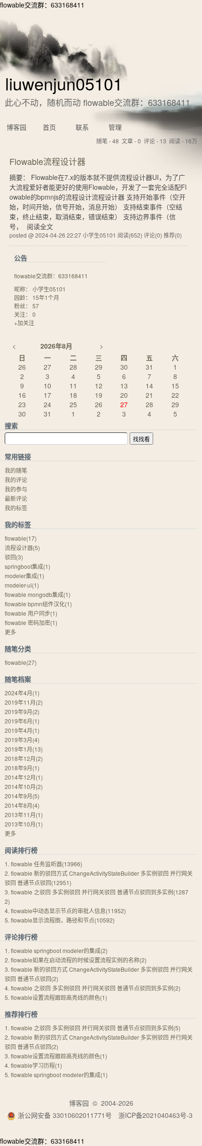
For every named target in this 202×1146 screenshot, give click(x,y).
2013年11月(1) (24, 815)
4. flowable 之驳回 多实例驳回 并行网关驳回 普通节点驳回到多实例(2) (92, 988)
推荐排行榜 (21, 1014)
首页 (49, 127)
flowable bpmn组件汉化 (38, 604)
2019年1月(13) (24, 749)
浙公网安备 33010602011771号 (65, 1115)
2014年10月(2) (24, 786)
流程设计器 (22, 547)
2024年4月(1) (22, 693)
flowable (21, 538)
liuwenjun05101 (64, 83)
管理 (115, 127)
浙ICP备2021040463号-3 (155, 1115)
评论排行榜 (21, 936)
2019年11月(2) (24, 702)
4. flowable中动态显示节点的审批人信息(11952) (65, 911)
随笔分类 (18, 648)
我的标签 (16, 508)
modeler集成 (24, 576)
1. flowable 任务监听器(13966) (43, 864)
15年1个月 (45, 297)
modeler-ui (22, 585)
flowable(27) (21, 662)
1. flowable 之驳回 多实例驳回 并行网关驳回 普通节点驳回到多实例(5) (92, 1028)
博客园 (16, 127)
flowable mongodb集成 (37, 594)
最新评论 (16, 498)
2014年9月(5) (22, 796)
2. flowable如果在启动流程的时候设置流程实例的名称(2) (76, 960)
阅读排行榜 (21, 850)
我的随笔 (16, 470)
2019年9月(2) (22, 711)
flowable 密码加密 (31, 622)
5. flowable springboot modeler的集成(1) (56, 1075)
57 (35, 306)
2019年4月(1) (22, 730)
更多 (10, 632)
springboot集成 (27, 566)
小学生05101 (49, 289)
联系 (82, 127)
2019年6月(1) (22, 721)
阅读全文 (40, 226)
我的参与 (16, 489)
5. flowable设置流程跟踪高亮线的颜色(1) (56, 997)
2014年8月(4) (22, 805)
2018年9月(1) (22, 768)
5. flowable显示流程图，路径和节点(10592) (60, 920)
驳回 (14, 557)
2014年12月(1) (24, 777)
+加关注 (24, 323)
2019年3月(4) (22, 740)
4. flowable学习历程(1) (33, 1065)
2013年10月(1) (24, 824)
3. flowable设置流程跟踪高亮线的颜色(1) (56, 1056)
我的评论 (16, 480)
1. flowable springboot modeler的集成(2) (56, 950)
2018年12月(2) (24, 758)
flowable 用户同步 (31, 613)
